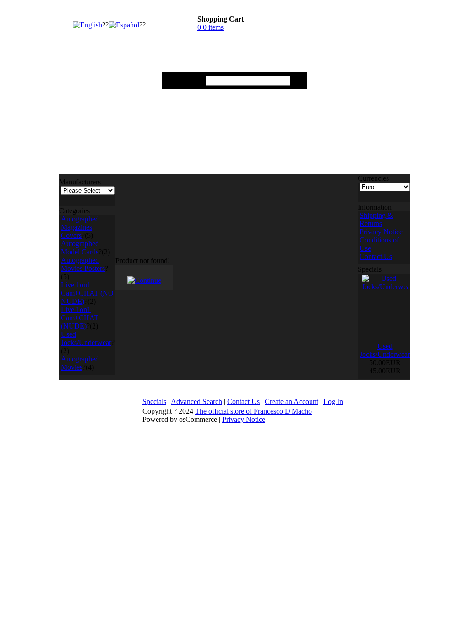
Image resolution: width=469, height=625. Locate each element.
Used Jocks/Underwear (86, 338)
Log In (333, 401)
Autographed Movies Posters (83, 264)
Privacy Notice (381, 232)
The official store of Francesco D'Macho (253, 411)
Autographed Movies (80, 363)
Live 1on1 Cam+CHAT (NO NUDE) (87, 293)
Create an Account (291, 401)
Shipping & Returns (376, 219)
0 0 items (210, 27)
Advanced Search (196, 401)
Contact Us (376, 256)
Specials (154, 401)
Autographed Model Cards (80, 248)
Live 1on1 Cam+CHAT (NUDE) (79, 318)
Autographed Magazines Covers (80, 227)
